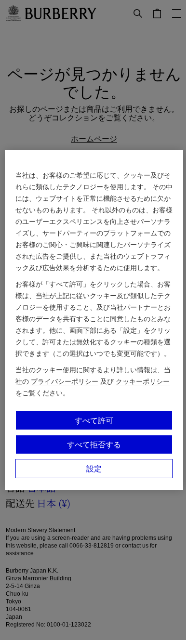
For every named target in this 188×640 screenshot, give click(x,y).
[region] (94, 320)
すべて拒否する (94, 444)
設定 (94, 468)
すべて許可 (94, 420)
